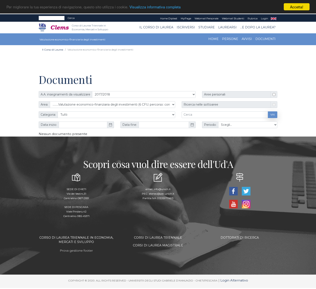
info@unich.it (162, 189)
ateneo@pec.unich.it (161, 193)
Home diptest (168, 18)
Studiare (206, 27)
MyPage (186, 18)
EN (273, 18)
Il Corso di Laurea (156, 27)
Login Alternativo (234, 280)
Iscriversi (186, 27)
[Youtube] (233, 203)
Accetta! (296, 6)
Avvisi (247, 39)
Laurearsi (227, 27)
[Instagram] (246, 203)
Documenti (265, 39)
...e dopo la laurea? (258, 27)
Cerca (71, 18)
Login (264, 18)
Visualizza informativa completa (155, 7)
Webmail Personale (206, 18)
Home (213, 39)
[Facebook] (233, 191)
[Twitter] (246, 191)
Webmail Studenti (233, 18)
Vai (272, 114)
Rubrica (253, 18)
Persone (230, 39)
